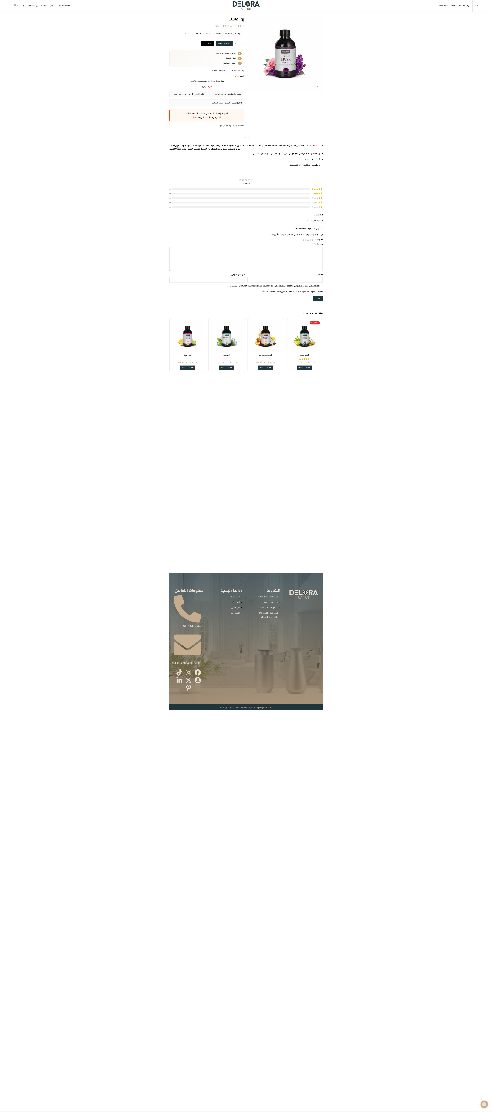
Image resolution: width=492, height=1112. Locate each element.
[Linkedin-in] (179, 680)
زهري (237, 76)
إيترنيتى (226, 355)
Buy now (208, 43)
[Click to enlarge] (317, 86)
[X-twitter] (188, 680)
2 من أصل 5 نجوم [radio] (310, 240)
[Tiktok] (179, 672)
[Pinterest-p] (188, 688)
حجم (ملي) (237, 34)
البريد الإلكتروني (237, 274)
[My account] (24, 5)
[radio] (227, 34)
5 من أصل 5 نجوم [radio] (304, 240)
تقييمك (319, 240)
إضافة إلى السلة (224, 43)
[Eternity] (226, 336)
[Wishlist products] (476, 5)
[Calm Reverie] (304, 336)
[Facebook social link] (236, 126)
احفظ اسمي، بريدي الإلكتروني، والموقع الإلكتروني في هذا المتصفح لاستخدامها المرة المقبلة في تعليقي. (275, 286)
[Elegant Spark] (265, 336)
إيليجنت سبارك (265, 355)
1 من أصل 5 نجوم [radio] (312, 240)
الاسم (319, 274)
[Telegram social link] (220, 126)
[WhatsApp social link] (223, 126)
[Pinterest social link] (230, 126)
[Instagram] (188, 672)
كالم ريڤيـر (304, 355)
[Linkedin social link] (227, 126)
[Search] (468, 5)
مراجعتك (318, 244)
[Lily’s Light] (187, 336)
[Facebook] (198, 672)
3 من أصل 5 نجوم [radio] (308, 240)
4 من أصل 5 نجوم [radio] (306, 240)
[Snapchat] (198, 680)
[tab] (246, 136)
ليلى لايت (188, 355)
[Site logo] (246, 5)
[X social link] (233, 126)
